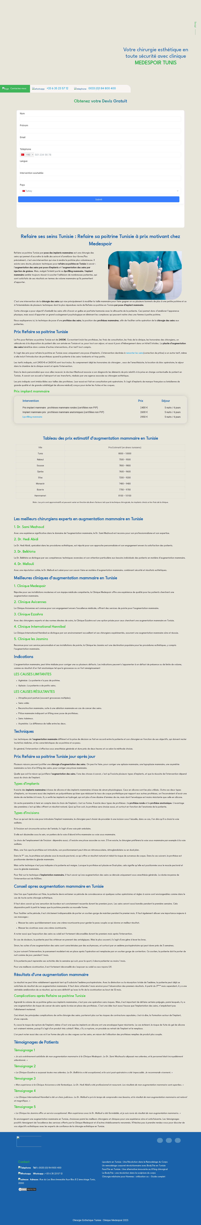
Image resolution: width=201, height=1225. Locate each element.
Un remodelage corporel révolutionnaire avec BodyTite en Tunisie (134, 1166)
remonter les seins (134, 353)
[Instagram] (178, 1140)
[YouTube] (169, 1140)
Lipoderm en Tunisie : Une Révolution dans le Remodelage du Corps (135, 1162)
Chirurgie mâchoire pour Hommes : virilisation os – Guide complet (133, 1177)
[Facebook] (160, 1140)
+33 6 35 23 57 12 (57, 88)
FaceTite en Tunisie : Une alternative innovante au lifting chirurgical (135, 1169)
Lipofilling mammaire (32, 417)
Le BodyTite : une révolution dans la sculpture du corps (129, 1173)
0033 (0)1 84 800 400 (102, 88)
